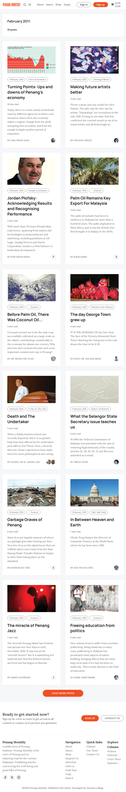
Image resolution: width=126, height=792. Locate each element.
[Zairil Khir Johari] (116, 677)
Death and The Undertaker (21, 419)
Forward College (95, 788)
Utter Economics (37, 79)
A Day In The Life (37, 409)
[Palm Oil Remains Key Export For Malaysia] (94, 171)
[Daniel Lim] (53, 462)
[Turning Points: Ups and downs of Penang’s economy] (31, 60)
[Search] (24, 4)
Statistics (112, 763)
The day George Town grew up (90, 317)
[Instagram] (19, 777)
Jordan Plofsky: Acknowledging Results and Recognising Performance (29, 206)
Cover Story (114, 759)
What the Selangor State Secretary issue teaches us (93, 422)
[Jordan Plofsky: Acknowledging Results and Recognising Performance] (31, 171)
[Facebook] (5, 777)
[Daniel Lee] (48, 462)
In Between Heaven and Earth (92, 522)
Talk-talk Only (98, 512)
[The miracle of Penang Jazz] (31, 598)
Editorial (112, 755)
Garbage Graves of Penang (24, 522)
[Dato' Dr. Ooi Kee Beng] (116, 358)
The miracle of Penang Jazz (28, 628)
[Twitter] (12, 777)
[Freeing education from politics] (94, 598)
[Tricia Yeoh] (116, 462)
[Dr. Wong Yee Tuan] (53, 358)
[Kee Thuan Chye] (116, 568)
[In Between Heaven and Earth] (94, 492)
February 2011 (16, 79)
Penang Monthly (38, 788)
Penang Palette (101, 79)
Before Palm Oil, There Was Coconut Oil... (28, 317)
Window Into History (102, 307)
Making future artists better (90, 89)
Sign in (84, 4)
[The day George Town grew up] (94, 287)
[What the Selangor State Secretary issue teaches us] (94, 389)
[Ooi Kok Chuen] (116, 140)
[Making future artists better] (94, 60)
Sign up (100, 4)
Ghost (67, 788)
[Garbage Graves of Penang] (31, 492)
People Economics (37, 190)
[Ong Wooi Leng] (53, 140)
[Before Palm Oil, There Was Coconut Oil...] (31, 287)
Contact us (112, 718)
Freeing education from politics (92, 628)
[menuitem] (40, 5)
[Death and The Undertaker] (31, 389)
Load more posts (63, 693)
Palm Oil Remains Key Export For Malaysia (90, 200)
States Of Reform (100, 409)
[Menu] (30, 4)
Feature (98, 190)
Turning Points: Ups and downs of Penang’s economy (30, 92)
